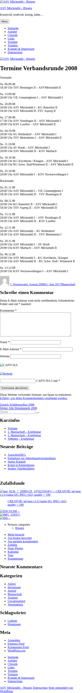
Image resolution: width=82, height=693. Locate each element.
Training (13, 45)
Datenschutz (15, 52)
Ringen (19, 528)
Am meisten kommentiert (23, 541)
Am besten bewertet (20, 538)
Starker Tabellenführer (21, 468)
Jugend (12, 590)
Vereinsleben (15, 604)
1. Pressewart (18, 284)
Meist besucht (16, 534)
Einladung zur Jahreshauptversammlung (32, 458)
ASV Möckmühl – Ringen (16, 8)
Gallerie (12, 620)
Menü (5, 21)
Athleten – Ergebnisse (21, 438)
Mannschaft (68, 284)
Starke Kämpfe (17, 461)
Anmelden (14, 640)
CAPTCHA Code (47, 380)
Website (5, 356)
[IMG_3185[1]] (10, 514)
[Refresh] (6, 373)
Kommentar (8, 310)
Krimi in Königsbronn (21, 465)
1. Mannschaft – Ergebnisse (24, 431)
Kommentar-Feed (18, 647)
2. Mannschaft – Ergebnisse (24, 435)
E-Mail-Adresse (10, 349)
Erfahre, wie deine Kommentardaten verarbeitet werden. (34, 398)
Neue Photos (15, 548)
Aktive (12, 584)
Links (11, 38)
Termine (13, 42)
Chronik (13, 35)
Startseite (13, 28)
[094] (5, 518)
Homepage (14, 587)
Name (5, 342)
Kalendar (13, 551)
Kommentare (15, 558)
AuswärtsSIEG (17, 454)
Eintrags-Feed (16, 643)
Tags (10, 555)
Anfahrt (12, 31)
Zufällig (12, 544)
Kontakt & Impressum (21, 48)
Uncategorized (16, 601)
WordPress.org (16, 650)
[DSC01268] (9, 511)
